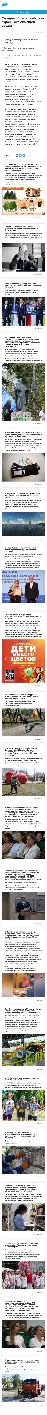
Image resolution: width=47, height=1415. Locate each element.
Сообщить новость (23, 12)
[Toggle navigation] (42, 5)
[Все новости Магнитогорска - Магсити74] (5, 5)
